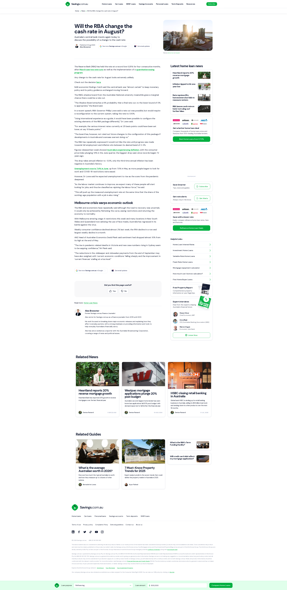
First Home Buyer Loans (182, 279)
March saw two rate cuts (91, 69)
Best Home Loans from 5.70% (191, 139)
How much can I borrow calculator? (188, 274)
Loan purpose (66, 585)
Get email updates (143, 46)
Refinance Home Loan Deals (191, 228)
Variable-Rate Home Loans (184, 256)
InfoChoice (100, 568)
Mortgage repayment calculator (186, 268)
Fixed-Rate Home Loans (183, 262)
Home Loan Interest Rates (183, 244)
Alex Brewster (92, 310)
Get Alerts (203, 198)
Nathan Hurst (171, 53)
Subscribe (211, 4)
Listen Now (192, 335)
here (98, 82)
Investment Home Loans (183, 250)
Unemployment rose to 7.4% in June (91, 168)
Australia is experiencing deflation (123, 150)
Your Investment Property (125, 568)
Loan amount (140, 585)
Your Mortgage (110, 568)
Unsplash (177, 53)
